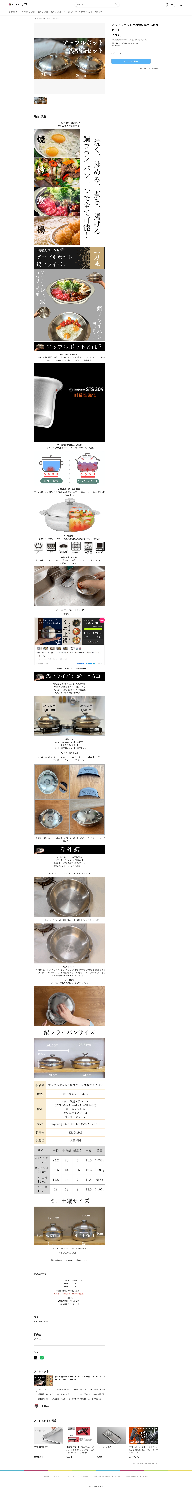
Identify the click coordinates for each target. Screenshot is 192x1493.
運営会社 (46, 1476)
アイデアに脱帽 (41, 1322)
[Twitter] (35, 1357)
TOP (35, 19)
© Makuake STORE (96, 1486)
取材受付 (117, 1476)
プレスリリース (71, 1476)
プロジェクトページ (45, 19)
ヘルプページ (84, 1476)
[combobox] (96, 4)
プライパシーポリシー (132, 1476)
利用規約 (145, 1476)
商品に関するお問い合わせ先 (102, 1476)
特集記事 (98, 12)
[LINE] (42, 1357)
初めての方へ (14, 12)
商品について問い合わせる (149, 68)
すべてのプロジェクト (84, 12)
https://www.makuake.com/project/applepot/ (70, 668)
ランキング (68, 12)
